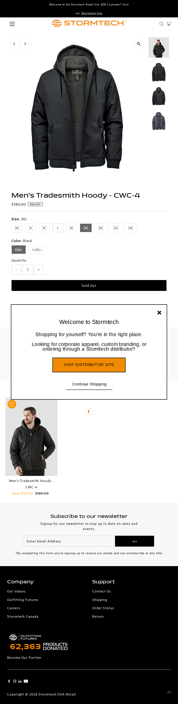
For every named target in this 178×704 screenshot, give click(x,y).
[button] (89, 342)
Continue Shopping (89, 384)
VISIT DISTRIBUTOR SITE (89, 364)
